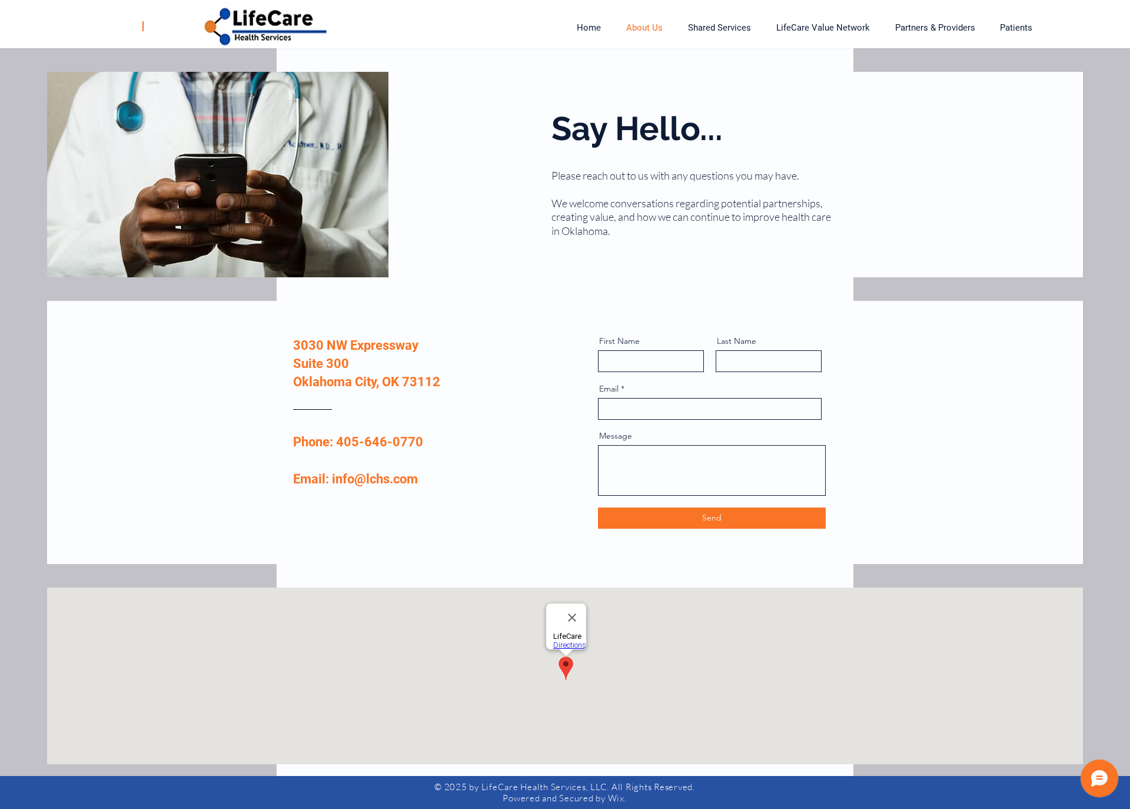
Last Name (736, 341)
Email (609, 388)
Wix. (617, 798)
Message (615, 436)
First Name (619, 341)
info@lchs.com (375, 479)
